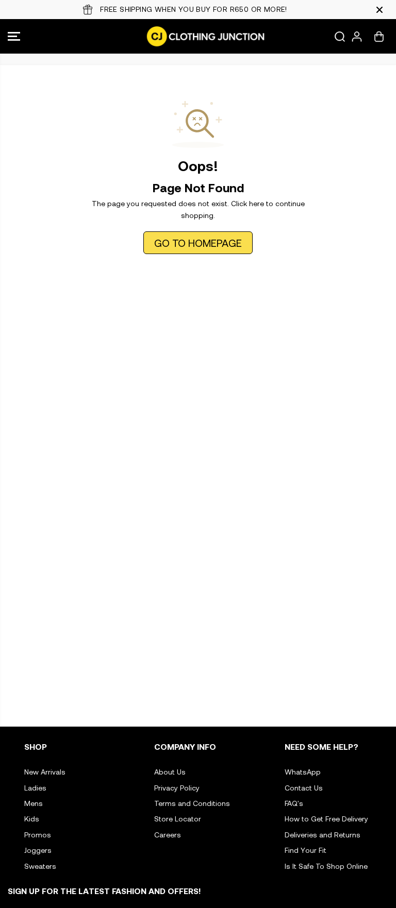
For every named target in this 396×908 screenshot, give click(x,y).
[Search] (340, 36)
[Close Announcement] (379, 10)
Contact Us (304, 787)
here (256, 203)
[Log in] (356, 36)
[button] (14, 36)
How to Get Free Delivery (326, 818)
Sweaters (40, 866)
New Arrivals (44, 771)
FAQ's (294, 803)
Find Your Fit (305, 850)
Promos (37, 834)
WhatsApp (303, 771)
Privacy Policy (177, 787)
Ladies (35, 787)
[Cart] (379, 36)
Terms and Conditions (192, 803)
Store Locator (177, 818)
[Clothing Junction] (195, 36)
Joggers (38, 850)
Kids (31, 818)
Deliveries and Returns (322, 834)
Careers (167, 834)
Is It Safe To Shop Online (326, 866)
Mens (33, 803)
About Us (170, 771)
